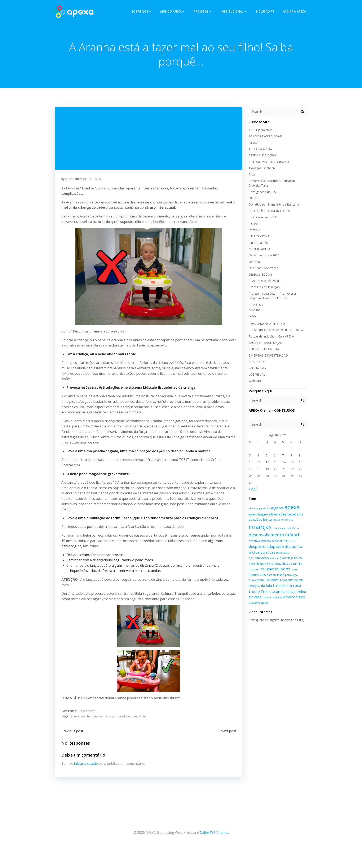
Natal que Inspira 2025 (264, 255)
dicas (270, 552)
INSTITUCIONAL (232, 11)
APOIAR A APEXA (294, 11)
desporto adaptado (266, 546)
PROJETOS (201, 11)
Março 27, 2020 (90, 179)
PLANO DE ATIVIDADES (265, 281)
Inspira (253, 224)
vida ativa (254, 603)
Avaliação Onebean (262, 168)
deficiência (293, 528)
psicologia (291, 575)
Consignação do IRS (262, 192)
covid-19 (278, 519)
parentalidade (275, 575)
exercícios (256, 563)
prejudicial (139, 716)
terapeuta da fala (292, 580)
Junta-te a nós (258, 243)
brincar (268, 520)
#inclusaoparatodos (259, 508)
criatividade (279, 528)
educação (282, 553)
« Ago (253, 488)
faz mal (109, 716)
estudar (274, 558)
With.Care (255, 381)
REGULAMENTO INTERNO (267, 324)
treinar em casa (287, 585)
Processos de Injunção (264, 287)
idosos (254, 569)
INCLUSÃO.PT (264, 11)
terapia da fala (260, 585)
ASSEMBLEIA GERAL (263, 155)
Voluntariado (257, 368)
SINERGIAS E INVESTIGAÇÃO (268, 355)
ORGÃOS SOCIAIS (261, 274)
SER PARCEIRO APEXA (264, 349)
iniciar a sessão (86, 763)
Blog (252, 174)
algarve (277, 507)
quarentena (257, 580)
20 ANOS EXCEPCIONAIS (265, 136)
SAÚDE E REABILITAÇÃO (265, 343)
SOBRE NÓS (140, 11)
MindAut (254, 310)
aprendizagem (258, 514)
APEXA (69, 179)
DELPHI (254, 198)
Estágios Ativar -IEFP (263, 217)
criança (97, 716)
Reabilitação (87, 711)
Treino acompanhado (278, 591)
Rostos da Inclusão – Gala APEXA (271, 336)
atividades (277, 514)
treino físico (295, 596)
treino (254, 591)
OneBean (255, 262)
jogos (294, 569)
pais (263, 574)
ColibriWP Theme (213, 832)
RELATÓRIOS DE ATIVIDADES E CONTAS (277, 330)
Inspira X (254, 230)
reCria (253, 316)
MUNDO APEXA (171, 11)
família (297, 564)
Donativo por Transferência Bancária (274, 204)
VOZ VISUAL (257, 374)
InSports (283, 568)
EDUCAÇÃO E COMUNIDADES (269, 211)
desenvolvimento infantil (274, 535)
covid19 (288, 519)
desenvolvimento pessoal (265, 541)
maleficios (123, 716)
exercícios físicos (278, 563)
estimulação (259, 557)
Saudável (272, 580)
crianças (260, 527)
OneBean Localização (263, 268)
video (264, 603)
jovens (254, 574)
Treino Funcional (273, 597)
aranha (85, 716)
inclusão (266, 568)
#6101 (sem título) (261, 130)
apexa (75, 716)
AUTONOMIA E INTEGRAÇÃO (269, 162)
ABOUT (254, 142)
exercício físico (291, 558)
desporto (289, 541)
